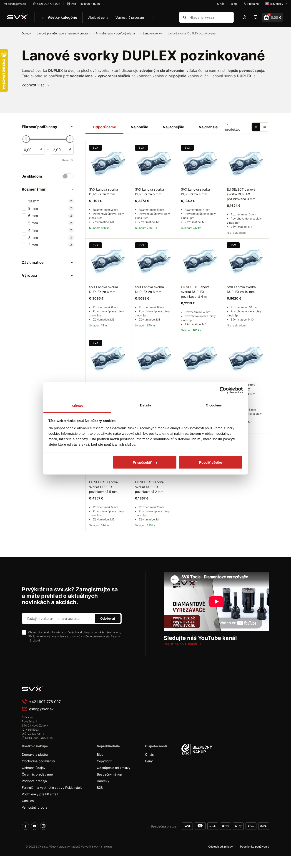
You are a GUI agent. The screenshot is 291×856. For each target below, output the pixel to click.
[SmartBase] (102, 847)
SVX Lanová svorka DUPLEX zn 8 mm (149, 289)
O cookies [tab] (214, 405)
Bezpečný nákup (109, 774)
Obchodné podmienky (38, 761)
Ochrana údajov (33, 768)
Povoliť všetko (210, 462)
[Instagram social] (43, 826)
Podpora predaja (34, 781)
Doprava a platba (35, 754)
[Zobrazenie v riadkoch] (264, 127)
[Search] (184, 17)
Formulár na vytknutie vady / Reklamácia (52, 787)
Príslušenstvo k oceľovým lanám (117, 33)
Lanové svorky (153, 33)
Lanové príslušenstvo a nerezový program (64, 33)
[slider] (26, 139)
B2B (100, 787)
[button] (36, 85)
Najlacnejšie (173, 127)
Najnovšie (139, 127)
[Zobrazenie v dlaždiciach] (256, 127)
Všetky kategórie (62, 17)
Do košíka (108, 536)
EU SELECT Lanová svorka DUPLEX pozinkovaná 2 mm (149, 487)
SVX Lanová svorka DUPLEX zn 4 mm (195, 191)
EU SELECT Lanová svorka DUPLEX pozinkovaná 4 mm (195, 291)
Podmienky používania (254, 846)
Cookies (28, 801)
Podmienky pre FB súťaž (40, 794)
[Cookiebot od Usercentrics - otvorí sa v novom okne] (223, 390)
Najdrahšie (208, 127)
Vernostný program (129, 17)
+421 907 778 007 (45, 701)
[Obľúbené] (255, 17)
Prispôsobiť (142, 462)
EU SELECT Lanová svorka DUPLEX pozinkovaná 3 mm (241, 194)
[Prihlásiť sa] (244, 17)
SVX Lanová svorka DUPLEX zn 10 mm (241, 289)
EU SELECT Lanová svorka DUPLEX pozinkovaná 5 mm (103, 487)
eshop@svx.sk (41, 709)
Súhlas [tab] (77, 406)
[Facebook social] (25, 826)
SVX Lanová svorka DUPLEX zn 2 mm (103, 191)
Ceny (149, 761)
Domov (27, 33)
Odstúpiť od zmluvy (220, 846)
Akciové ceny (98, 17)
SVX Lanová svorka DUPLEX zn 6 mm (103, 289)
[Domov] (17, 17)
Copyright (104, 761)
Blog (100, 754)
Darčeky (103, 781)
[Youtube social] (34, 826)
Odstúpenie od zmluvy (113, 768)
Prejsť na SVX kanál (180, 644)
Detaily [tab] (145, 405)
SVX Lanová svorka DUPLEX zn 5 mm (149, 191)
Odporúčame (104, 127)
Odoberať (107, 618)
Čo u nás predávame (37, 774)
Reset (66, 160)
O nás (149, 754)
